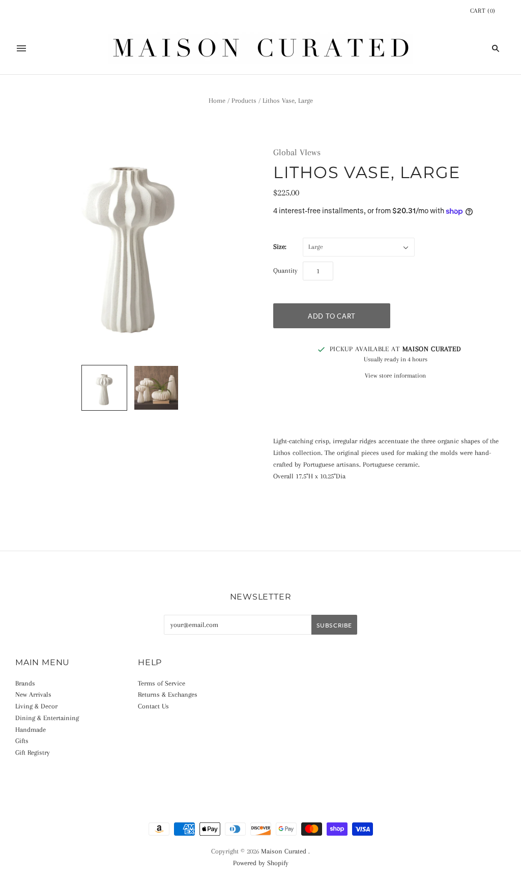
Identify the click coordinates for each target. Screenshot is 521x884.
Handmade (30, 729)
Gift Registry (32, 752)
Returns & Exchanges (167, 694)
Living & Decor (36, 706)
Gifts (21, 741)
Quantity (285, 270)
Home (217, 100)
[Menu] (21, 48)
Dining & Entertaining (47, 718)
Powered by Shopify (260, 863)
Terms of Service (161, 683)
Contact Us (153, 706)
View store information (395, 375)
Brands (25, 683)
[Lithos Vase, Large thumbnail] (104, 388)
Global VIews (297, 152)
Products (243, 100)
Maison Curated (283, 851)
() (483, 10)
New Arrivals (33, 694)
